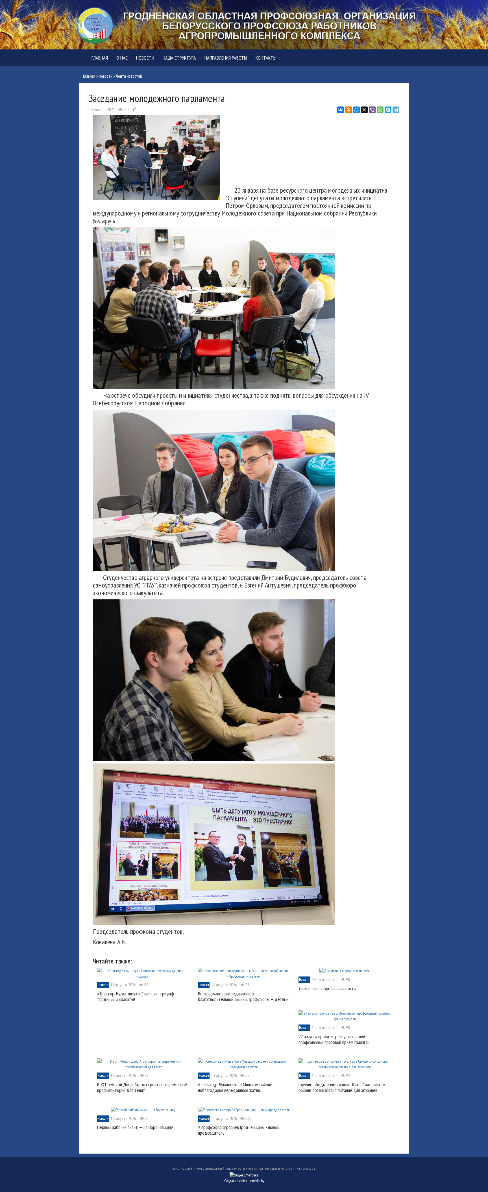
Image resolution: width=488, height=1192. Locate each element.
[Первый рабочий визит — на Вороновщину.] (143, 1109)
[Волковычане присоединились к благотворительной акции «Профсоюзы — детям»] (244, 972)
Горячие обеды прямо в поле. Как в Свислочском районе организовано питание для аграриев (342, 1087)
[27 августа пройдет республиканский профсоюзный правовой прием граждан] (345, 1015)
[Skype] (388, 109)
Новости (145, 58)
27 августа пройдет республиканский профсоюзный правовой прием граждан (334, 1039)
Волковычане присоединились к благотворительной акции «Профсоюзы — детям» (243, 996)
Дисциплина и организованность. (328, 988)
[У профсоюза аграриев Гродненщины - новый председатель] (244, 1109)
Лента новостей (129, 76)
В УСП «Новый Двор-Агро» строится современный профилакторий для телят (142, 1087)
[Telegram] (396, 109)
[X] (364, 109)
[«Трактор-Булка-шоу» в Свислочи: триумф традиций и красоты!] (143, 972)
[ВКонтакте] (340, 109)
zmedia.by (257, 1180)
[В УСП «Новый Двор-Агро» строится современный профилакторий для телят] (143, 1063)
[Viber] (372, 109)
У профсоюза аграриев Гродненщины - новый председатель (238, 1130)
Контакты (266, 58)
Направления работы (225, 58)
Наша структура (179, 58)
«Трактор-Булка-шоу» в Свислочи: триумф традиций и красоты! (135, 996)
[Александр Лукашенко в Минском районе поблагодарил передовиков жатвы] (244, 1063)
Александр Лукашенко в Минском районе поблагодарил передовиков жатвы (235, 1087)
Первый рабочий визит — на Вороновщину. (135, 1127)
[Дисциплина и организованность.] (344, 970)
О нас (122, 58)
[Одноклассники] (348, 109)
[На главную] (244, 24)
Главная (99, 58)
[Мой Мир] (356, 109)
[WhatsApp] (380, 109)
